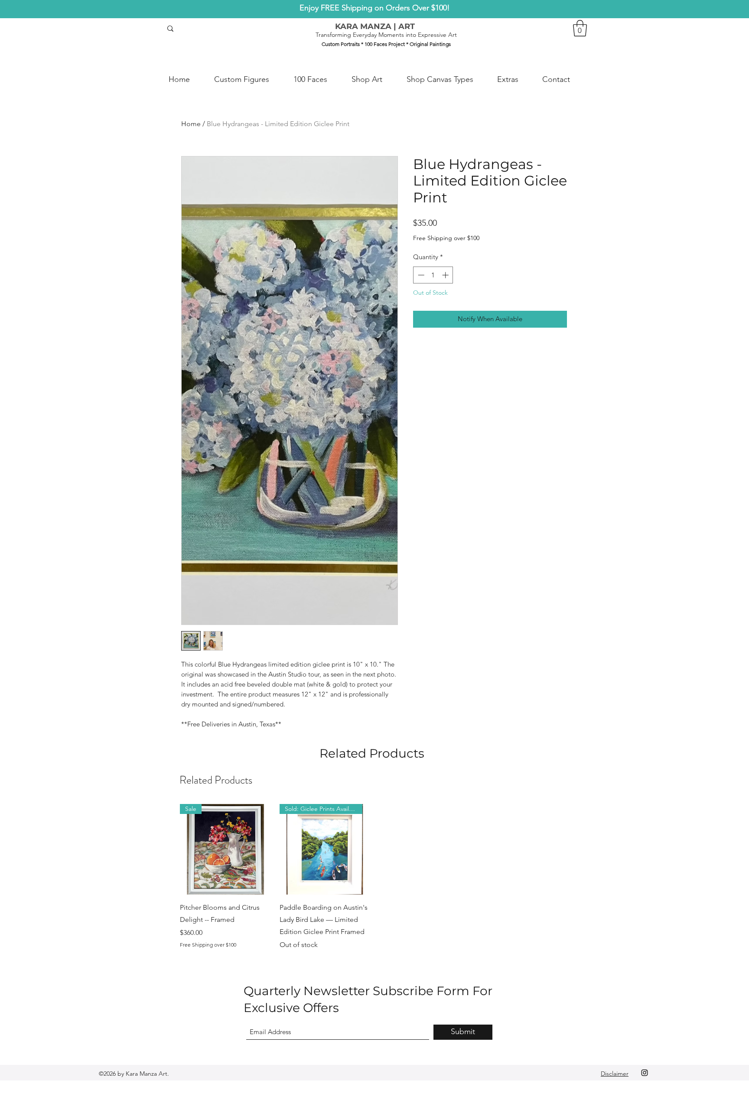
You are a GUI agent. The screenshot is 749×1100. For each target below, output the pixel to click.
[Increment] (446, 275)
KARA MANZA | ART (375, 26)
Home (191, 124)
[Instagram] (644, 1072)
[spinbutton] (433, 275)
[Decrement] (420, 275)
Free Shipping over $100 (446, 238)
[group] (374, 877)
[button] (580, 28)
